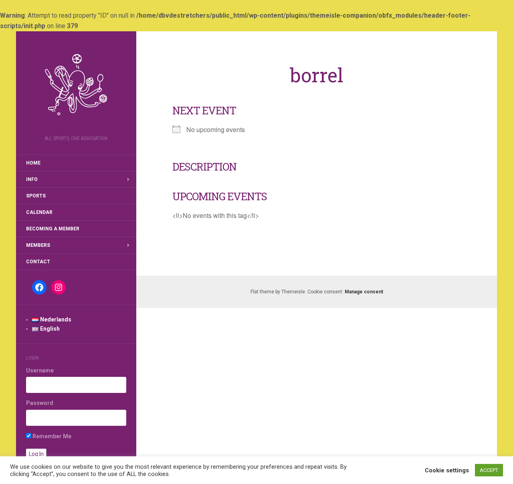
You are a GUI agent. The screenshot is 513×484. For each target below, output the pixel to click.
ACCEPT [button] (489, 470)
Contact (38, 261)
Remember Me (51, 436)
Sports (36, 196)
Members (38, 245)
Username (40, 370)
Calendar (39, 212)
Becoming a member (52, 229)
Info (32, 179)
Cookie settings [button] (447, 470)
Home (33, 163)
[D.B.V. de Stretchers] (76, 85)
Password (39, 403)
